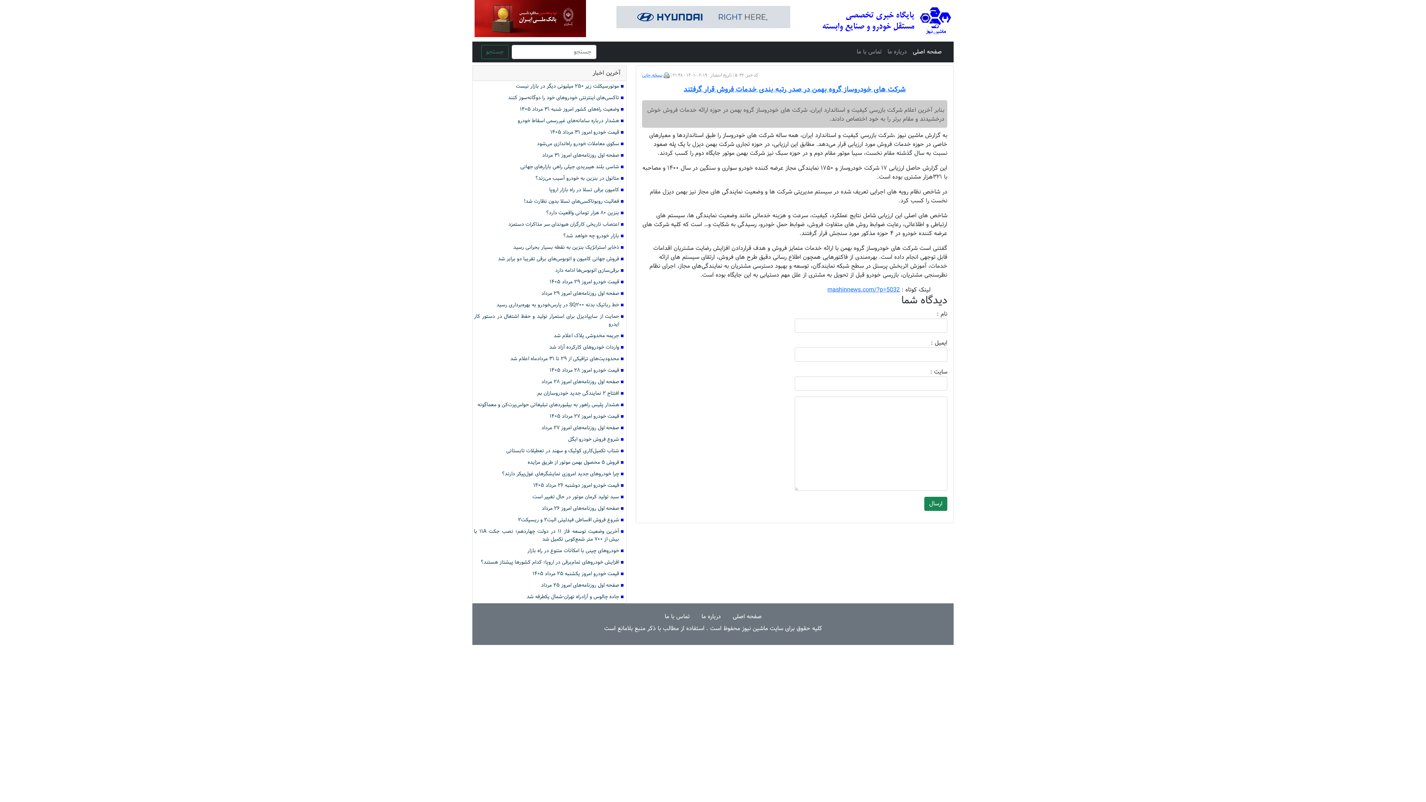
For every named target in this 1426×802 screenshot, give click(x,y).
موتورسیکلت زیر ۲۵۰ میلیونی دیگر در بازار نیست (567, 86)
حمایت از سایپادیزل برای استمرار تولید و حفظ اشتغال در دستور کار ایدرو (546, 320)
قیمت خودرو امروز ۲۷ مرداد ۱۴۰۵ (584, 416)
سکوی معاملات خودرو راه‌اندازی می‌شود (578, 144)
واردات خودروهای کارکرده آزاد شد (584, 347)
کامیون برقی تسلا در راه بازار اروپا (584, 190)
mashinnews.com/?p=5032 (863, 290)
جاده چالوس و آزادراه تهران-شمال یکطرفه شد (573, 597)
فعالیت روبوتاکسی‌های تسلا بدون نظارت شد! (571, 201)
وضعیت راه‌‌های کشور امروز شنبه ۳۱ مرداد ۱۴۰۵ (569, 109)
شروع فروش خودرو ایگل (593, 439)
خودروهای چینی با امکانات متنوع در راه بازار (573, 551)
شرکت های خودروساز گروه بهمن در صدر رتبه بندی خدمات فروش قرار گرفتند (795, 89)
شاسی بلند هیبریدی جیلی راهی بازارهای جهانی (569, 167)
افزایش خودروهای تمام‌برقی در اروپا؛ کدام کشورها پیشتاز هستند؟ (550, 562)
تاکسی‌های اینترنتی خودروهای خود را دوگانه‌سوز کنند (563, 98)
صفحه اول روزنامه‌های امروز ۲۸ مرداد (580, 382)
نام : (931, 314)
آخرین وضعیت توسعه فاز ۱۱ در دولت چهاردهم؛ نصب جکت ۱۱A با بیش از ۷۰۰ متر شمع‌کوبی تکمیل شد (546, 535)
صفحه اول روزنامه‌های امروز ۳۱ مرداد (580, 155)
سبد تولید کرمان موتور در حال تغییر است (576, 497)
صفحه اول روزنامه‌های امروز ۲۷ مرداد (580, 428)
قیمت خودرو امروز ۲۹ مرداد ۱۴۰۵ (584, 282)
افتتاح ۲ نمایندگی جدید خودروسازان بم (578, 393)
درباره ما (897, 52)
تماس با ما (869, 52)
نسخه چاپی (652, 75)
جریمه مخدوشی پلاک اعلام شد (586, 336)
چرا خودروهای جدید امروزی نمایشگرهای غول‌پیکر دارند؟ (560, 474)
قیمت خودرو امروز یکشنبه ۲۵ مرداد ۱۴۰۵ (576, 574)
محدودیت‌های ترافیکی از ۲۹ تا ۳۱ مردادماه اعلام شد (564, 359)
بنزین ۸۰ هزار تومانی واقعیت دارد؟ (582, 213)
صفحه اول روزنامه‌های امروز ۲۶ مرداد (580, 508)
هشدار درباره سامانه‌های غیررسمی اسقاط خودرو (568, 121)
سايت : (930, 372)
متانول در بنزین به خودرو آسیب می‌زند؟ (577, 178)
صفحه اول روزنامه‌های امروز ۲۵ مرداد (580, 585)
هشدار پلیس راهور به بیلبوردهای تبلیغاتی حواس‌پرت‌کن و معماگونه (548, 405)
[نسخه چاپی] (667, 75)
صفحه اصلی (927, 52)
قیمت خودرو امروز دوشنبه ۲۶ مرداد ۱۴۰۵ (576, 485)
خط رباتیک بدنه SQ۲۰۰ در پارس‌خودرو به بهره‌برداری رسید (558, 305)
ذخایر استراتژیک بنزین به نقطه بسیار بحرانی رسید (566, 247)
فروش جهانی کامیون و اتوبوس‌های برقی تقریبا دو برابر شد (558, 259)
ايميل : (930, 343)
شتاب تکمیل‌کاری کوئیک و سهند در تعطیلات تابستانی (562, 451)
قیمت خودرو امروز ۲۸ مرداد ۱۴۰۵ (584, 370)
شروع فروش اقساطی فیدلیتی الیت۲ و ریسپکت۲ (568, 520)
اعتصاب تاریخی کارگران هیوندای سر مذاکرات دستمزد (563, 224)
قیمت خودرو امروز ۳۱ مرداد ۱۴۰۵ (584, 132)
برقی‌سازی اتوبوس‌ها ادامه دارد (587, 270)
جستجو (495, 52)
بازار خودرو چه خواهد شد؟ (591, 236)
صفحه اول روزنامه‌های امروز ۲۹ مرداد (580, 293)
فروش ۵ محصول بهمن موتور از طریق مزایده (573, 462)
